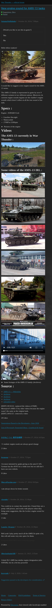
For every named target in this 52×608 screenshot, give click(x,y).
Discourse (14, 605)
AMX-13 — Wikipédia (12, 392)
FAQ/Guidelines (24, 595)
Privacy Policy (6, 600)
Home (3, 595)
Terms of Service (39, 595)
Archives (7, 394)
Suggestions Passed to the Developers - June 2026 (20, 423)
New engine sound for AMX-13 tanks (23, 8)
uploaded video (9, 402)
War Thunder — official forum (12, 2)
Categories (12, 595)
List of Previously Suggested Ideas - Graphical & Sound (22, 428)
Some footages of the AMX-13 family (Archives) (22, 382)
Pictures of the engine (12, 127)
